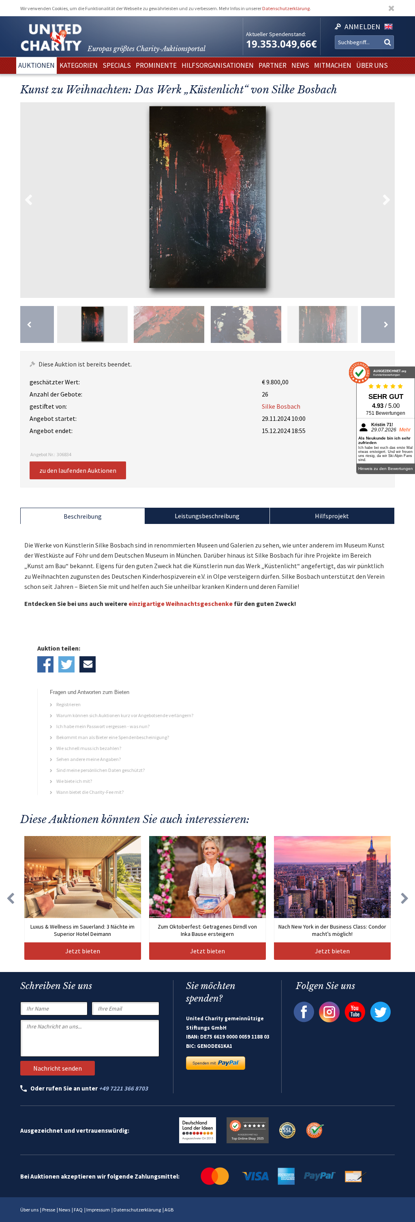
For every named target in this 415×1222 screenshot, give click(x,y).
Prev (28, 200)
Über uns (29, 1210)
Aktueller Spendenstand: (276, 34)
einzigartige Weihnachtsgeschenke (180, 603)
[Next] (378, 324)
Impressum (98, 1210)
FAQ (78, 1210)
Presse (48, 1210)
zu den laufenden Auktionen (77, 470)
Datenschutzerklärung (286, 8)
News (64, 1210)
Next (387, 200)
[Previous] (37, 324)
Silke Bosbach (281, 406)
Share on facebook (45, 664)
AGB (169, 1210)
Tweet (66, 664)
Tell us (87, 664)
